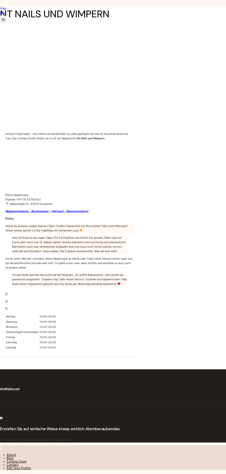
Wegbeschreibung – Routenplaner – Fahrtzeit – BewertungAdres (46, 211)
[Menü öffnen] (3, 20)
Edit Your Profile (19, 468)
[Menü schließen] (0, 448)
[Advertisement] (69, 99)
